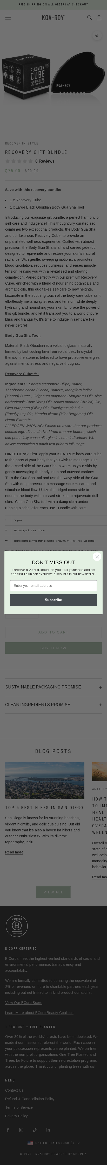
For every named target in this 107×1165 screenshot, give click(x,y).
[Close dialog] (97, 556)
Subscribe (53, 600)
